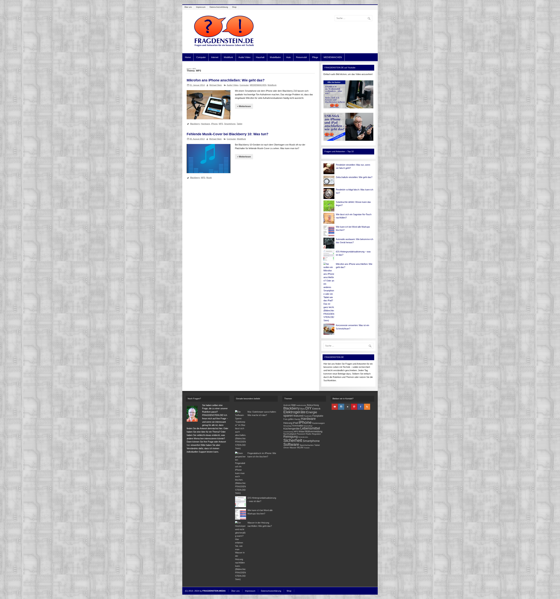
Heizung (287, 423)
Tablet (239, 124)
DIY (308, 408)
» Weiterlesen (244, 106)
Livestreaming (288, 432)
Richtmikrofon (303, 437)
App (293, 404)
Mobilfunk (228, 57)
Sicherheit (292, 440)
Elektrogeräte (294, 412)
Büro (302, 408)
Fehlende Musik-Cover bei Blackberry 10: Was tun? (227, 134)
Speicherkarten (307, 445)
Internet (214, 57)
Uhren (286, 448)
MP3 (221, 124)
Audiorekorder (301, 405)
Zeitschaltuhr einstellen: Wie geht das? (354, 177)
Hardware (205, 124)
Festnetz (308, 416)
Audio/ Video (244, 57)
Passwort (301, 434)
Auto (288, 57)
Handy (297, 419)
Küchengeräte (291, 428)
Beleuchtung (313, 405)
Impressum (200, 7)
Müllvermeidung (313, 431)
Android (286, 405)
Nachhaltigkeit (289, 434)
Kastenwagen (318, 423)
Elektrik (316, 408)
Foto (285, 419)
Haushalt (260, 57)
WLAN (300, 447)
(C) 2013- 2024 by (205, 591)
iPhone (214, 124)
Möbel (301, 431)
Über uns (188, 7)
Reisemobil (301, 57)
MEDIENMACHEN (333, 57)
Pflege (315, 57)
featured (298, 415)
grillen (291, 419)
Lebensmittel (310, 428)
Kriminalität (297, 425)
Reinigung (290, 436)
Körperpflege (308, 426)
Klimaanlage (287, 426)
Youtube (307, 448)
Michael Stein (215, 85)
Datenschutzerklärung (219, 7)
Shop (234, 7)
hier (188, 445)
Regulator (316, 434)
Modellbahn (275, 57)
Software (291, 444)
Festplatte (317, 415)
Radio (308, 434)
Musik (209, 177)
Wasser (293, 448)
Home (188, 57)
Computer (201, 57)
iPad (295, 422)
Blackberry (195, 124)
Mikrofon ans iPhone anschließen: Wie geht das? (226, 80)
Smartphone (230, 124)
